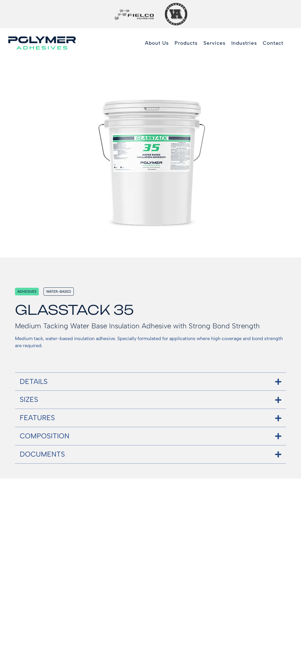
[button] (186, 43)
